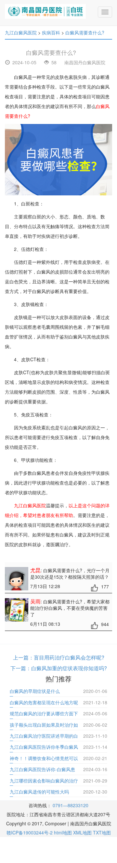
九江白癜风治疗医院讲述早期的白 (44, 736)
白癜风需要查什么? (84, 32)
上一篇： (23, 657)
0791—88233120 (70, 805)
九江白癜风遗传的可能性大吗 (39, 791)
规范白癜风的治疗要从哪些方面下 (44, 713)
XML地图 (82, 832)
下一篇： (20, 668)
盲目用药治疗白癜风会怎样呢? (69, 657)
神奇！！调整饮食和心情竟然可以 (44, 758)
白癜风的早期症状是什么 (35, 691)
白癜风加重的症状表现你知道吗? (69, 668)
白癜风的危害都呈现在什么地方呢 (44, 702)
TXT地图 (102, 832)
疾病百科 (51, 32)
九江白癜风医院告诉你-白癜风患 (42, 769)
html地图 (63, 832)
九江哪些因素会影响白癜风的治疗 (44, 780)
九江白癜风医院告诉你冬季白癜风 (44, 747)
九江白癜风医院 (21, 32)
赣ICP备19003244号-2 (29, 832)
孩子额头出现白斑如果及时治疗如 (44, 724)
